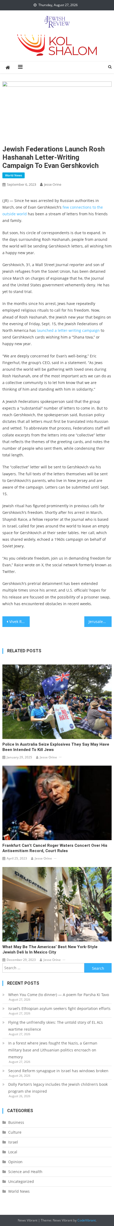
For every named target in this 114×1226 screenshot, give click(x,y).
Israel (13, 1142)
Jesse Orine (52, 184)
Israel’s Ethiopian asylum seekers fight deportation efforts (59, 1008)
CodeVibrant (86, 1220)
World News (13, 175)
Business (16, 1122)
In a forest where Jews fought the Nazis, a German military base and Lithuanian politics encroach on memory (52, 1050)
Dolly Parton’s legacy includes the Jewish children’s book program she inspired (58, 1088)
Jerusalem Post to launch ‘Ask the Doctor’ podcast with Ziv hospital (100, 621)
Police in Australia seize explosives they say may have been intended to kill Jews (55, 747)
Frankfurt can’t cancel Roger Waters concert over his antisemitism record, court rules (54, 848)
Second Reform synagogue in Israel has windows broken (58, 1070)
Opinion (15, 1161)
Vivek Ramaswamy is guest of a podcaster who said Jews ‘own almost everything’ (19, 621)
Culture (14, 1132)
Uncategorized (21, 1181)
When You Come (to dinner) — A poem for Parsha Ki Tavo (58, 994)
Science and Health (25, 1171)
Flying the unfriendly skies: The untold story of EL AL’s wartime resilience (55, 1026)
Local (12, 1151)
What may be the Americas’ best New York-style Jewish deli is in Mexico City (50, 949)
